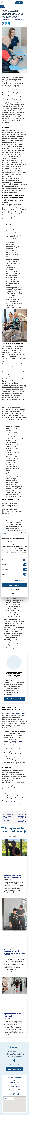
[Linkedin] (17, 1094)
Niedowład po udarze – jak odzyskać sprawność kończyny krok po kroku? (14, 1014)
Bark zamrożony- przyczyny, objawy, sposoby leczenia (13, 876)
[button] (25, 2)
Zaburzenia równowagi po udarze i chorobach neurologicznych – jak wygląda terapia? (14, 952)
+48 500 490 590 (14, 1064)
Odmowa (14, 593)
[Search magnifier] (20, 836)
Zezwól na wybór (14, 589)
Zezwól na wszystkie (14, 585)
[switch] (25, 564)
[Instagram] (14, 1094)
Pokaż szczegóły (19, 580)
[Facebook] (10, 1094)
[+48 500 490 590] (14, 1060)
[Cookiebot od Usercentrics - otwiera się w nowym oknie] (20, 533)
